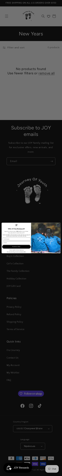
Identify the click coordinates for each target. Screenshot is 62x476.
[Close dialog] (58, 225)
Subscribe (16, 246)
